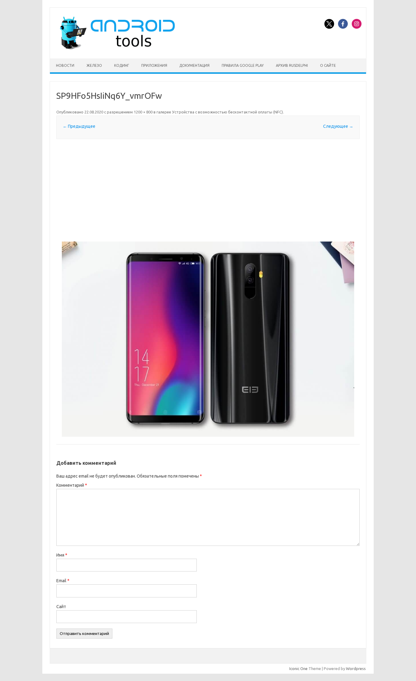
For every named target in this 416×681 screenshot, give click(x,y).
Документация (194, 65)
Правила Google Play (243, 65)
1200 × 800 (143, 112)
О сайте (328, 65)
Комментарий (71, 485)
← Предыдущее (79, 126)
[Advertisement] (208, 190)
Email (62, 580)
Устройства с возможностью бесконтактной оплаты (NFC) (227, 112)
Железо (94, 65)
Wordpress (356, 668)
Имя (61, 555)
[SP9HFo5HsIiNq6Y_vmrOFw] (208, 339)
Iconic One (298, 668)
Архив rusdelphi (292, 65)
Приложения (154, 65)
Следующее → (338, 126)
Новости (65, 65)
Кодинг (121, 65)
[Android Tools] (117, 48)
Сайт (61, 606)
